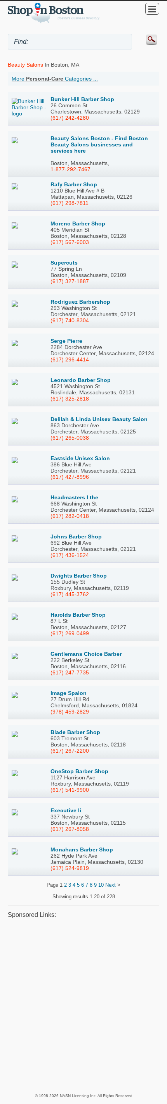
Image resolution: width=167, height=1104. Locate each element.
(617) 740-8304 (69, 320)
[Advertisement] (83, 1005)
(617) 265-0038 (69, 438)
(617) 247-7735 (69, 672)
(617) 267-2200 (69, 751)
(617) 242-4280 (69, 118)
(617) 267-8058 (69, 829)
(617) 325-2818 (69, 399)
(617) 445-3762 (69, 594)
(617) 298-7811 (69, 203)
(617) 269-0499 (69, 633)
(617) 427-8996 (69, 477)
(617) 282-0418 (69, 516)
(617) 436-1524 (69, 555)
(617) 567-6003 (69, 242)
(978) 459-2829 (69, 711)
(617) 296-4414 (69, 359)
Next (110, 885)
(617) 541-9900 (69, 790)
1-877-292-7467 (70, 169)
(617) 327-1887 (69, 281)
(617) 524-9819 (69, 868)
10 (101, 885)
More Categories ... (55, 79)
